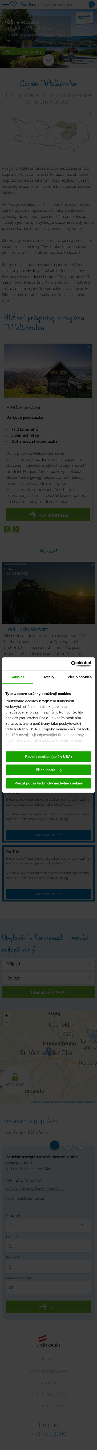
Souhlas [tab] (17, 677)
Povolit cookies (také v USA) (48, 757)
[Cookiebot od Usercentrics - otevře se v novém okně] (71, 664)
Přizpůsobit (46, 770)
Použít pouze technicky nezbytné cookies (49, 783)
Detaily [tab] (48, 677)
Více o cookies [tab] (80, 677)
